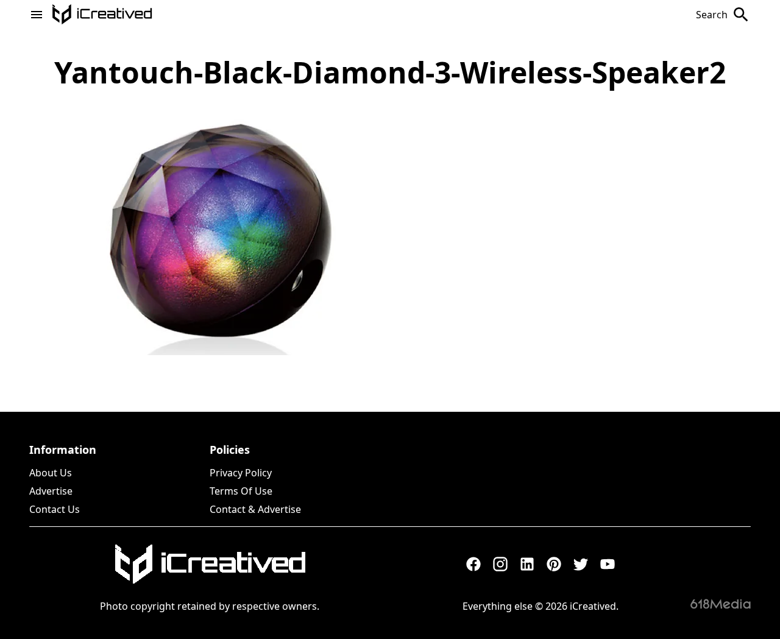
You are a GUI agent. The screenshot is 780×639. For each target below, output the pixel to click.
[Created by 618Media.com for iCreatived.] (720, 604)
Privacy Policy (241, 472)
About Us (50, 472)
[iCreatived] (209, 564)
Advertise (51, 491)
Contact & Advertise (255, 509)
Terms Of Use (241, 491)
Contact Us (54, 509)
